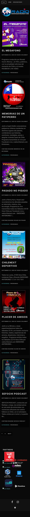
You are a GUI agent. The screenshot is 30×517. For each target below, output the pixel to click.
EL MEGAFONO (11, 50)
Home (9, 2)
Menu (4, 2)
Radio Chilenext (22, 54)
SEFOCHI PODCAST (14, 393)
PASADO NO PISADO (15, 190)
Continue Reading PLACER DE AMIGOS (14, 348)
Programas (14, 72)
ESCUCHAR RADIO (17, 2)
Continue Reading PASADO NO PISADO (14, 220)
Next (9, 433)
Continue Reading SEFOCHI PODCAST (13, 421)
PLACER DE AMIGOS (15, 317)
